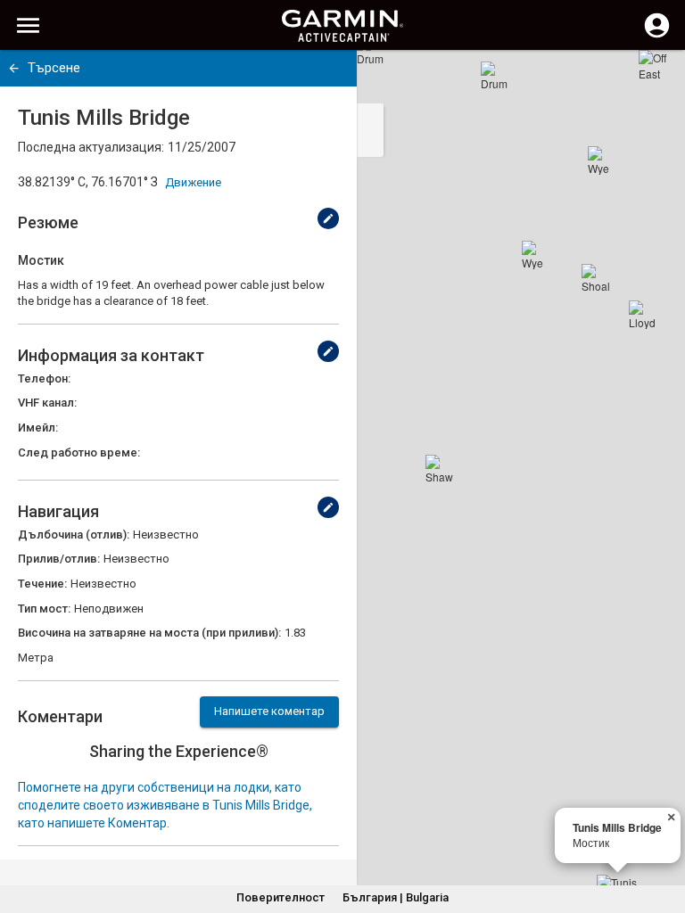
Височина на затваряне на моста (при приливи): (149, 632)
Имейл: (38, 427)
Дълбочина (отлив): (73, 534)
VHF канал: (47, 402)
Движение (193, 182)
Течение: (42, 583)
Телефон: (44, 378)
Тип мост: (44, 608)
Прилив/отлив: (59, 558)
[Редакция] (328, 218)
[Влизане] (657, 36)
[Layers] (654, 80)
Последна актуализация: (91, 147)
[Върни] (14, 68)
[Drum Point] (495, 76)
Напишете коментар (269, 711)
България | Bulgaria (395, 897)
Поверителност (280, 897)
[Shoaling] (596, 278)
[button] (662, 831)
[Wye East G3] (536, 255)
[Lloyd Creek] (643, 314)
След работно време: (79, 452)
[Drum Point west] (371, 51)
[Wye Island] (602, 160)
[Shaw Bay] (439, 469)
